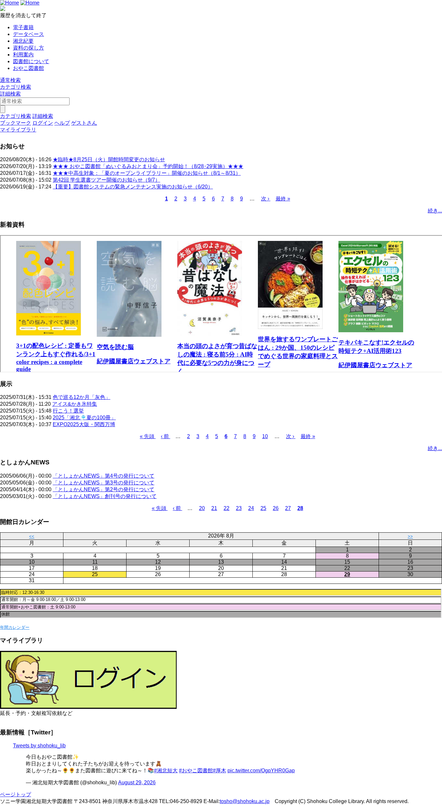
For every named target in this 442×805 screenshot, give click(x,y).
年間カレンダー (14, 627)
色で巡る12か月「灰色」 (81, 397)
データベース (28, 34)
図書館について (31, 61)
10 (265, 436)
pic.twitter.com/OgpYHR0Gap (261, 770)
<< (31, 536)
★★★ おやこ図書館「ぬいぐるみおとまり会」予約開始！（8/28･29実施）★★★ (148, 166)
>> (410, 536)
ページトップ (15, 794)
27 (288, 508)
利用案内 (23, 54)
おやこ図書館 (28, 68)
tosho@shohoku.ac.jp (245, 801)
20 (202, 508)
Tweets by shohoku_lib (39, 745)
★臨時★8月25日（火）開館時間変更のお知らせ (109, 159)
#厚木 (219, 770)
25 (263, 508)
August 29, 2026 (137, 782)
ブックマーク (15, 123)
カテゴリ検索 (15, 87)
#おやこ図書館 (196, 770)
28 (300, 508)
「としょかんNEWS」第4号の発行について (103, 476)
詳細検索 (10, 93)
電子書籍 (23, 27)
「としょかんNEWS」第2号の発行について (103, 489)
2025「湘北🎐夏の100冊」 (84, 417)
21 (214, 508)
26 (276, 508)
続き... (435, 210)
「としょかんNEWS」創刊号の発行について (105, 496)
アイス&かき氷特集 (74, 404)
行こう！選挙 (68, 411)
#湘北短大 (166, 770)
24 (251, 508)
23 (239, 508)
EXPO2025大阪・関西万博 (84, 424)
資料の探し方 (28, 48)
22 (226, 508)
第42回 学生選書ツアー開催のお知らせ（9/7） (106, 180)
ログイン (42, 123)
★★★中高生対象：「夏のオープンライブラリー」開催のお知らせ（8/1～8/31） (147, 173)
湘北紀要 (23, 41)
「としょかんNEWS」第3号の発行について (103, 482)
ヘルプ (62, 123)
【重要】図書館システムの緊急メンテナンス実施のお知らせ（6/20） (133, 186)
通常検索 (10, 80)
